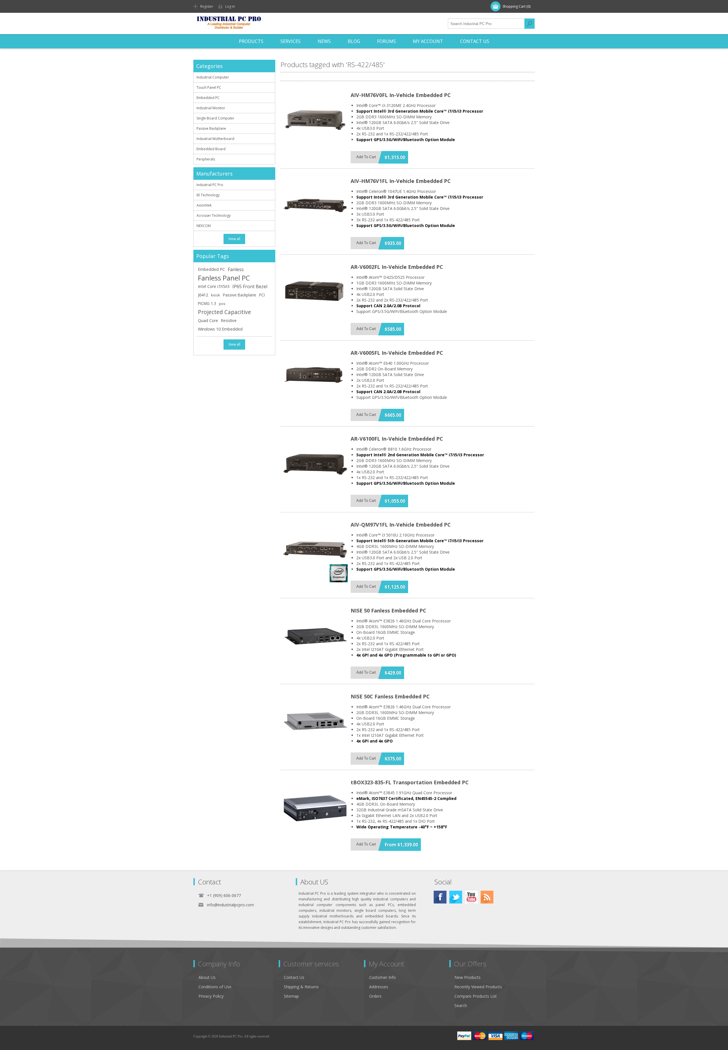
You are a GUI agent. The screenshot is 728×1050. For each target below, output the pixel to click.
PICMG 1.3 (207, 303)
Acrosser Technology (214, 215)
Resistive (229, 320)
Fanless (236, 269)
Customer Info (382, 977)
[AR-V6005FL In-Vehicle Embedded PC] (315, 377)
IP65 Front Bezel (249, 286)
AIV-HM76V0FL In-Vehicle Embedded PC (401, 95)
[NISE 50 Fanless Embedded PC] (315, 635)
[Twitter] (455, 897)
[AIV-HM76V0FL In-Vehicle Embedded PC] (315, 120)
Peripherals (206, 159)
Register (206, 6)
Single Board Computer (215, 118)
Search (529, 23)
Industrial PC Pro (210, 184)
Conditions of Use (214, 986)
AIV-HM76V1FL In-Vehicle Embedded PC (401, 181)
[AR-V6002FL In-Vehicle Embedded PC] (315, 292)
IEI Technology (208, 195)
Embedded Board (211, 149)
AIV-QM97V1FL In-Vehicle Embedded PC (401, 524)
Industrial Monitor (211, 108)
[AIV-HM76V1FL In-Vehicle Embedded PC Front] (315, 206)
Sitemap (291, 996)
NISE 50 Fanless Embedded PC (388, 610)
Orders (375, 996)
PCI (262, 295)
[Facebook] (440, 897)
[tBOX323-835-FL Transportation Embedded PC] (315, 807)
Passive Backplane (211, 128)
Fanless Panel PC (224, 278)
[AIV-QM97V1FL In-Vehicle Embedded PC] (315, 549)
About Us (207, 977)
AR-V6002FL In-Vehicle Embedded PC (397, 266)
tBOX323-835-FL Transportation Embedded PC (410, 782)
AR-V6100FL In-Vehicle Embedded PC (397, 438)
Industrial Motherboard (215, 138)
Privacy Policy (211, 996)
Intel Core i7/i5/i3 (213, 286)
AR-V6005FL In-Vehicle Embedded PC (397, 352)
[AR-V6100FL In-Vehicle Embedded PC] (315, 463)
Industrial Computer (213, 77)
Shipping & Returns (301, 986)
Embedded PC (208, 97)
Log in (230, 6)
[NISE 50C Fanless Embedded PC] (315, 721)
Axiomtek (204, 205)
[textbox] (486, 23)
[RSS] (487, 897)
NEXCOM (204, 225)
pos (222, 303)
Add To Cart (366, 157)
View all (234, 238)
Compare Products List (475, 996)
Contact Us (294, 977)
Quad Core (208, 320)
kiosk (215, 295)
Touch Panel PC (209, 87)
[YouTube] (471, 897)
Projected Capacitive (224, 312)
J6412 (203, 295)
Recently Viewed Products (478, 986)
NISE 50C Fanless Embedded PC (390, 696)
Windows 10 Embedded (220, 329)
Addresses (378, 986)
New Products (467, 977)
